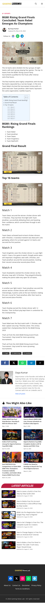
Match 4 (13, 113)
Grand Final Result (11, 103)
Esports (7, 13)
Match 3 (13, 111)
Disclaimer (26, 585)
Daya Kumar (14, 29)
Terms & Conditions (22, 589)
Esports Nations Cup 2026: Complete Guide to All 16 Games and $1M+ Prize (33, 444)
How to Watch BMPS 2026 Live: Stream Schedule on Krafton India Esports (33, 421)
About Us (7, 585)
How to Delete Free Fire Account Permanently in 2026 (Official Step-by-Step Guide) (29, 503)
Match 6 (13, 116)
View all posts (20, 394)
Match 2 (13, 109)
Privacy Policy (36, 585)
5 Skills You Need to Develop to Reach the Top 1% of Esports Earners (33, 466)
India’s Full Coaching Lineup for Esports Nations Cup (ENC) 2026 (11, 444)
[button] (36, 3)
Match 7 (13, 118)
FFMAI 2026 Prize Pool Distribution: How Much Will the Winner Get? (10, 421)
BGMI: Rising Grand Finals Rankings (16, 100)
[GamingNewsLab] (12, 3)
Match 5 (13, 114)
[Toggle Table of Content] (25, 97)
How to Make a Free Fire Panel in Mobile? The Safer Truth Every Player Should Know (28, 544)
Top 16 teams (9, 105)
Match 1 (13, 107)
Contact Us (16, 585)
